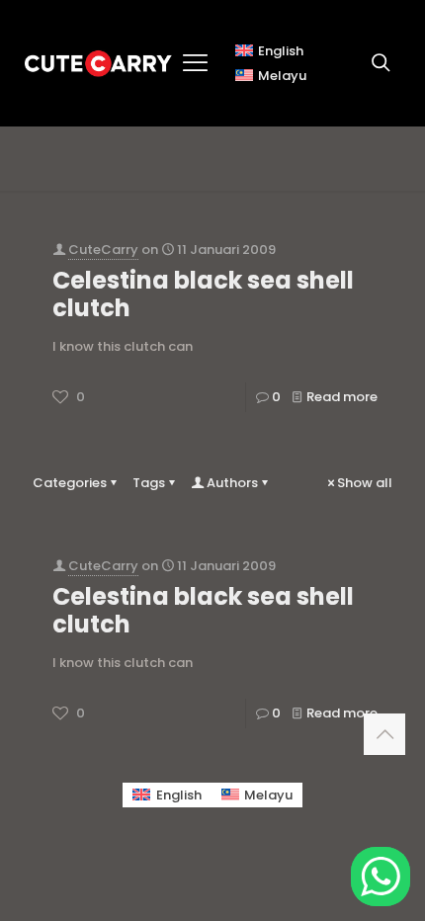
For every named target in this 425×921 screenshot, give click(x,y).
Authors (232, 482)
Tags (148, 482)
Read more (342, 396)
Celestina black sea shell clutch (203, 294)
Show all (364, 482)
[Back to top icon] (384, 734)
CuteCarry (103, 249)
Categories (70, 482)
